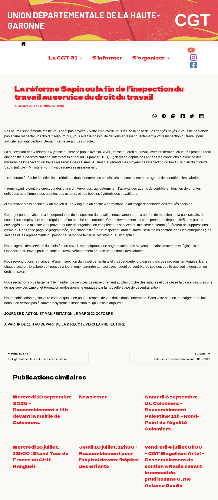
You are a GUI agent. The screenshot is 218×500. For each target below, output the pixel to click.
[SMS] (173, 116)
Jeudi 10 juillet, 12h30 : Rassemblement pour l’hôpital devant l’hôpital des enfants (109, 456)
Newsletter (93, 397)
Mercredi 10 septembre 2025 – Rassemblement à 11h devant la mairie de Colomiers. (42, 409)
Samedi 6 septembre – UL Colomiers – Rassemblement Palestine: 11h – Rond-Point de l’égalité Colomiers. (173, 413)
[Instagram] (193, 57)
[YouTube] (191, 50)
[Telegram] (164, 116)
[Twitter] (192, 116)
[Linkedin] (201, 116)
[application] (79, 57)
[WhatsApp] (154, 116)
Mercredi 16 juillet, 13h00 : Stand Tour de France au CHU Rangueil (41, 456)
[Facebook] (193, 65)
